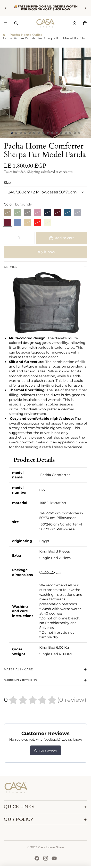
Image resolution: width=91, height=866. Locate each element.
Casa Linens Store (51, 847)
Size (7, 182)
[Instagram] (46, 858)
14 (70, 133)
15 (75, 133)
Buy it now (45, 252)
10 (52, 133)
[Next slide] (85, 8)
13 (66, 133)
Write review (45, 750)
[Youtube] (54, 858)
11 (57, 133)
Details (10, 267)
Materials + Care (18, 669)
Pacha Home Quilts (26, 34)
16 (79, 133)
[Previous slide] (5, 8)
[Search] (16, 23)
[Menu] (5, 23)
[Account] (74, 23)
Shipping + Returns (20, 680)
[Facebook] (37, 858)
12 (61, 133)
